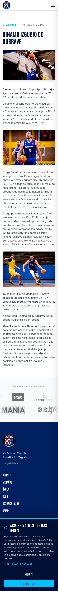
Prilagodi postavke (20, 564)
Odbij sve (29, 574)
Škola (6, 489)
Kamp (6, 510)
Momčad (7, 482)
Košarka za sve (11, 503)
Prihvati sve (29, 583)
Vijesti (7, 475)
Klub (5, 496)
